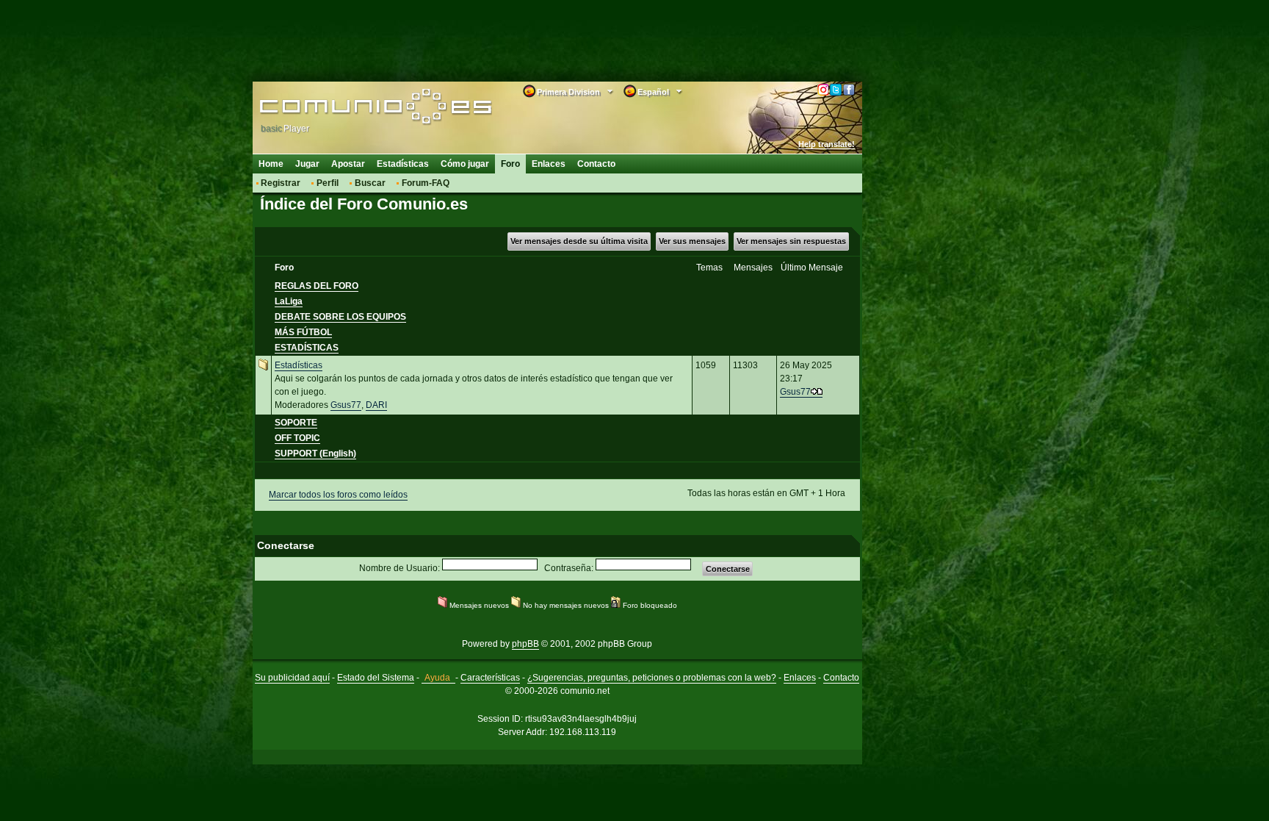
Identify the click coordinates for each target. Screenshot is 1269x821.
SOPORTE (296, 422)
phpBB (525, 644)
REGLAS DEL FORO (316, 286)
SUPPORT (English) (315, 453)
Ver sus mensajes (692, 241)
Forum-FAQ (425, 183)
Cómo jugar (465, 164)
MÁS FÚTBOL (303, 332)
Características (490, 678)
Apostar (348, 164)
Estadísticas (403, 164)
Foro (510, 164)
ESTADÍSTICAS (307, 348)
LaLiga (289, 301)
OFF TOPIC (297, 438)
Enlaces (548, 164)
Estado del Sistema (375, 678)
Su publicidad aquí (292, 678)
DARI (376, 405)
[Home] (353, 108)
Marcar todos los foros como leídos (338, 495)
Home (270, 164)
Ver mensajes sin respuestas (791, 241)
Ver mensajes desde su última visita (579, 241)
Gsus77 (345, 405)
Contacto (596, 164)
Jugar (307, 164)
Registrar (280, 183)
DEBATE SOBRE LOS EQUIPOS (340, 317)
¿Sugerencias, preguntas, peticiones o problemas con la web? (651, 678)
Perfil (328, 183)
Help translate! (826, 144)
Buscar (370, 183)
